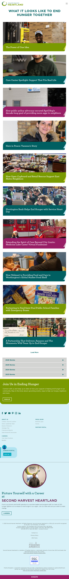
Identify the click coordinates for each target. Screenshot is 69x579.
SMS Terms (34, 538)
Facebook (2, 413)
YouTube (9, 413)
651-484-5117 (24, 529)
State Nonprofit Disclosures (9, 432)
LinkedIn (20, 413)
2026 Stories (10, 360)
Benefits (4, 440)
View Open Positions (7, 438)
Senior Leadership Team (8, 423)
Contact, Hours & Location (9, 421)
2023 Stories (10, 374)
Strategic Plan (5, 428)
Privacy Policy (34, 535)
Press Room (39, 419)
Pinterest (13, 413)
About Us (5, 419)
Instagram (16, 413)
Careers (5, 436)
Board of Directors (7, 426)
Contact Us (35, 533)
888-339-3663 (33, 529)
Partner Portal (40, 427)
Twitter (5, 413)
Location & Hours (43, 529)
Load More (34, 352)
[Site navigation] (67, 3)
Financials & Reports (7, 430)
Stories (37, 423)
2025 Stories (10, 365)
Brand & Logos (39, 421)
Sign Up (7, 399)
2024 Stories (10, 370)
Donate (34, 577)
